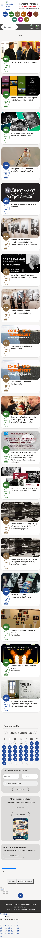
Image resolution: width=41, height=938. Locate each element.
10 (1, 928)
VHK (17, 14)
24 (1, 934)
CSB (20, 19)
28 (12, 934)
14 (12, 928)
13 (9, 928)
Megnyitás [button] (20, 815)
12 (6, 928)
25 (3, 934)
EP (26, 19)
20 (9, 931)
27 (9, 934)
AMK (11, 14)
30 (18, 934)
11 (3, 928)
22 (15, 931)
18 (3, 931)
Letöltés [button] (20, 808)
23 (18, 931)
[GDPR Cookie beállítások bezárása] (1, 887)
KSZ (30, 14)
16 (18, 928)
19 (6, 931)
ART (24, 14)
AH (14, 19)
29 (15, 934)
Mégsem (12, 881)
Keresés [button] (20, 789)
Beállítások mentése (25, 881)
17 (1, 931)
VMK (5, 14)
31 (1, 936)
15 (15, 928)
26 (6, 934)
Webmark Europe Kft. (28, 909)
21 (12, 931)
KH (35, 14)
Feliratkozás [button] (14, 856)
